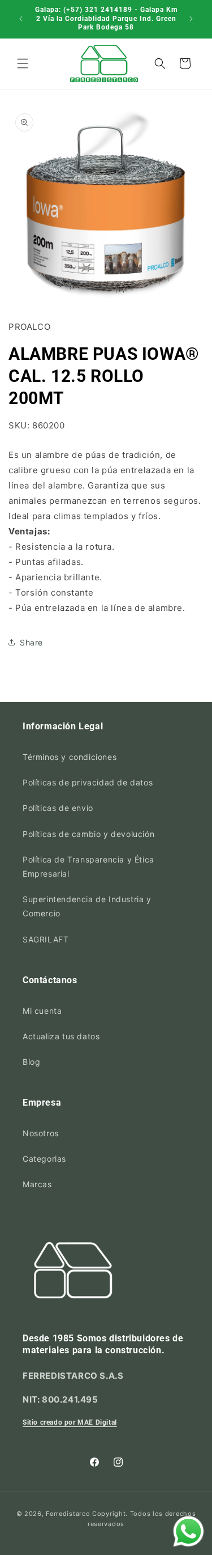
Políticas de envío (58, 808)
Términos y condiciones (69, 757)
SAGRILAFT (45, 939)
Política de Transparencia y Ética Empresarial (88, 866)
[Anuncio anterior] (20, 18)
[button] (22, 63)
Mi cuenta (42, 1011)
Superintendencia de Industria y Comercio (87, 906)
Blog (31, 1062)
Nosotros (41, 1133)
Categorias (44, 1158)
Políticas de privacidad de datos (88, 782)
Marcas (37, 1184)
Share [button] (31, 642)
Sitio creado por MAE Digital (70, 1422)
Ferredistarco (68, 1514)
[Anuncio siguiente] (191, 18)
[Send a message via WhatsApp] (188, 1531)
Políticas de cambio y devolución (88, 834)
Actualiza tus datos (61, 1036)
